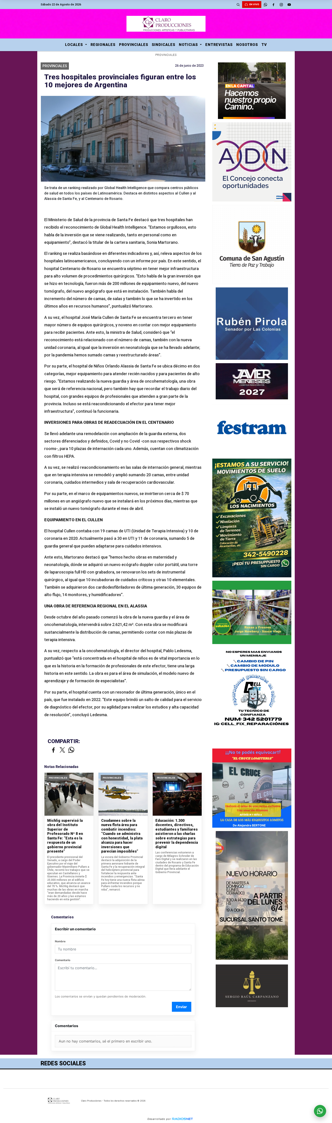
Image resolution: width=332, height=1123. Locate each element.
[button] (238, 4)
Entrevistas (219, 45)
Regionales (103, 45)
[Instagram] (281, 4)
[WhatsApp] (265, 4)
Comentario (62, 960)
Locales (74, 45)
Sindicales (163, 45)
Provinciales (133, 45)
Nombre (60, 941)
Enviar (181, 1007)
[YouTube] (289, 4)
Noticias (189, 45)
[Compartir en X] (62, 750)
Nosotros (247, 45)
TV (264, 45)
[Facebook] (273, 4)
